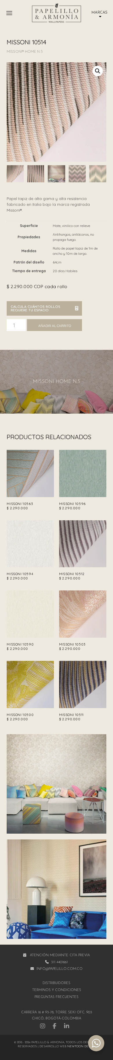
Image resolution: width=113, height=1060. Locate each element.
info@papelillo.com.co (60, 969)
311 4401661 (59, 962)
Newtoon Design (81, 1046)
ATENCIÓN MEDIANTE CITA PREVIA (60, 955)
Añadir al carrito (54, 325)
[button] (9, 13)
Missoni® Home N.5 (25, 51)
